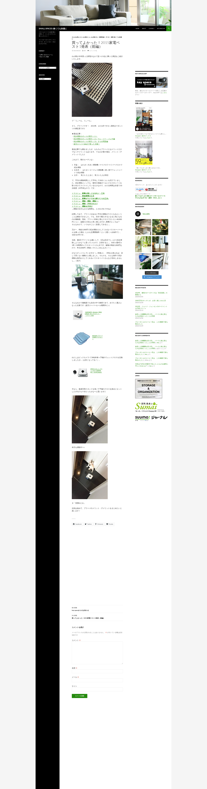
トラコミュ (88, 193)
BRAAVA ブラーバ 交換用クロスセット (97, 337)
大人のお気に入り (77, 37)
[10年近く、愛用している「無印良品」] (160, 261)
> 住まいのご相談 (44, 56)
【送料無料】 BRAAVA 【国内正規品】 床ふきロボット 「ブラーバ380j (93, 313)
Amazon (138, 136)
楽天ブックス (146, 136)
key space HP (161, 28)
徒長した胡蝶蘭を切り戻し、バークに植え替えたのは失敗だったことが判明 (151, 315)
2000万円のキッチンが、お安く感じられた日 (150, 300)
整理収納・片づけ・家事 (106, 37)
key (85, 50)
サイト (74, 686)
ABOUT (144, 28)
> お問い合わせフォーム (46, 55)
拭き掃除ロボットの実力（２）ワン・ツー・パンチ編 (94, 139)
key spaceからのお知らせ (80, 609)
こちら (164, 92)
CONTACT (151, 28)
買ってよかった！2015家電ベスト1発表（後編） (88, 617)
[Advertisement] (97, 546)
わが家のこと (86, 37)
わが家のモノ (95, 37)
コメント (76, 640)
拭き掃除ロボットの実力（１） (86, 136)
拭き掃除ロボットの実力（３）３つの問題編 (91, 141)
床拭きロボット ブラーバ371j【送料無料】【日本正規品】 (96, 370)
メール (75, 677)
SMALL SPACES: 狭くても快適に (53, 28)
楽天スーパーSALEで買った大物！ (87, 144)
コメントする (93, 50)
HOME (137, 28)
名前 (74, 668)
